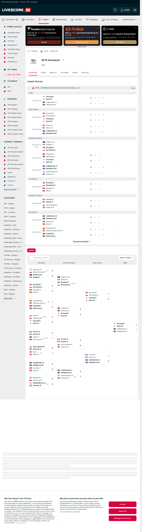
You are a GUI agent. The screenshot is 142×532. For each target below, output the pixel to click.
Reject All (122, 511)
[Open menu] (135, 10)
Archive (85, 73)
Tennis (34, 51)
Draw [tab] (31, 250)
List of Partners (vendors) (70, 512)
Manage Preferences (122, 518)
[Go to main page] (21, 10)
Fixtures (65, 73)
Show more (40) (10, 189)
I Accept (122, 504)
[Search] (115, 10)
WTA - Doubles (51, 51)
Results (53, 73)
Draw (75, 73)
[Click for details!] (82, 101)
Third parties (21, 523)
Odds (43, 73)
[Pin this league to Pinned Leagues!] (63, 60)
